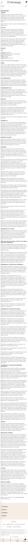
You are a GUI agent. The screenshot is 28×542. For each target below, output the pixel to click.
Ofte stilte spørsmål (17, 526)
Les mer (19, 533)
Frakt (4, 524)
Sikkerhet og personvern (20, 524)
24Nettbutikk (16, 537)
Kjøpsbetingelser (10, 524)
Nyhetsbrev (9, 526)
